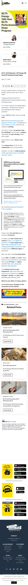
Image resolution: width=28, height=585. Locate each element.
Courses (20, 561)
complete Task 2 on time (16, 227)
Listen (8, 555)
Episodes (20, 546)
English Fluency (7, 547)
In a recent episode (7, 105)
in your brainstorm (12, 260)
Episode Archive (7, 546)
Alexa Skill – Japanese (7, 557)
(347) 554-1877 (14, 540)
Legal (24, 574)
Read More (7, 341)
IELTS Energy (20, 544)
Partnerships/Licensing (20, 559)
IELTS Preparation (20, 562)
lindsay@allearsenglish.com (14, 538)
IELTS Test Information (9, 330)
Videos (7, 551)
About (20, 555)
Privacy (16, 574)
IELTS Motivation (10, 73)
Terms (20, 574)
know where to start (8, 125)
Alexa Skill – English (8, 559)
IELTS (3, 73)
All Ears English (8, 544)
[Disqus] (14, 437)
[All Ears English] (14, 527)
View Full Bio (6, 47)
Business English (7, 549)
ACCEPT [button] (14, 582)
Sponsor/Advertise (20, 557)
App (8, 561)
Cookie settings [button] (20, 580)
